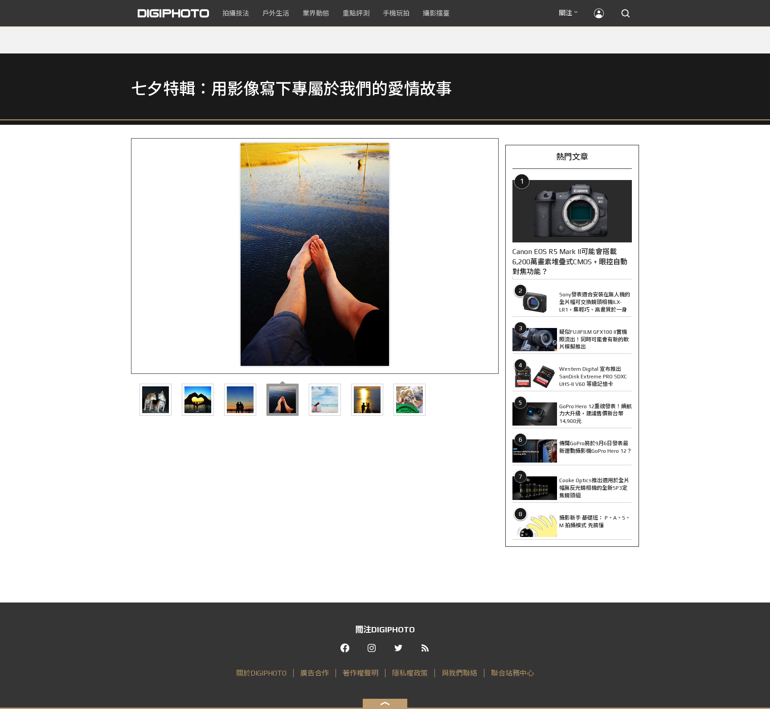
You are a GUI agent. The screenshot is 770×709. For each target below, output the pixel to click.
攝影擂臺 (436, 13)
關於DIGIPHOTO (261, 673)
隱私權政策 (410, 673)
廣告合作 (314, 673)
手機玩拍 (396, 13)
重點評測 (356, 13)
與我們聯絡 (459, 673)
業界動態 (316, 13)
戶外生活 (275, 13)
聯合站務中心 (512, 673)
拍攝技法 (235, 13)
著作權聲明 (360, 673)
